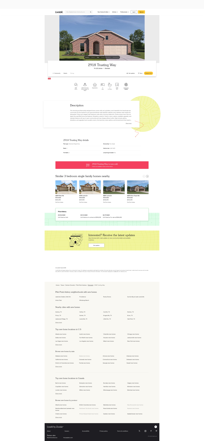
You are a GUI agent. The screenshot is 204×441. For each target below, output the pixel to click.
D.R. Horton (99, 68)
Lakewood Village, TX (61, 319)
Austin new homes (84, 334)
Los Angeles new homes (86, 341)
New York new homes (133, 341)
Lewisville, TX (83, 319)
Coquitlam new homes (61, 386)
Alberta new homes (60, 405)
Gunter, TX (82, 315)
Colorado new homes (85, 359)
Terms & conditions (122, 431)
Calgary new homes (133, 383)
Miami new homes (108, 341)
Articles (114, 12)
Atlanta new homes (60, 334)
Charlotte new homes (109, 334)
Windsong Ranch (84, 300)
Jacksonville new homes (134, 337)
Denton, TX (130, 312)
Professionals (123, 12)
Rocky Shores (107, 297)
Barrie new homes (60, 383)
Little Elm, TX (107, 319)
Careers (67, 431)
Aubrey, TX (58, 312)
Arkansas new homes (133, 356)
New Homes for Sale (103, 12)
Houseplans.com (68, 437)
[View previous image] (50, 40)
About (48, 431)
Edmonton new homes (85, 386)
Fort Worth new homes (85, 337)
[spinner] (91, 12)
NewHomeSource (52, 437)
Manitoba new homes (109, 405)
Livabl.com (115, 271)
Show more (128, 123)
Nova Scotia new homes (110, 408)
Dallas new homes (60, 337)
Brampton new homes (85, 383)
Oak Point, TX (131, 319)
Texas (62, 285)
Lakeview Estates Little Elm (63, 297)
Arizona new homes (108, 356)
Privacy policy (104, 431)
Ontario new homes (61, 414)
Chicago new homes (133, 334)
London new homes (61, 390)
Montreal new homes (133, 390)
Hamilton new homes (109, 386)
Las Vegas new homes (61, 341)
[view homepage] (59, 12)
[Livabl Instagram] (145, 431)
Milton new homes (84, 390)
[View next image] (154, 40)
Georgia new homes (108, 363)
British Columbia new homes (87, 405)
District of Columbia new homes (64, 363)
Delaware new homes (133, 359)
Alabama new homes (61, 356)
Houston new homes (109, 337)
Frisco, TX (58, 315)
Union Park (58, 300)
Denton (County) (70, 285)
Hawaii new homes (132, 363)
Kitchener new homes (133, 386)
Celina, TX (82, 312)
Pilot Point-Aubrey (81, 285)
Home (57, 285)
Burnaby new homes (109, 383)
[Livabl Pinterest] (156, 431)
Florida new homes (84, 363)
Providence (82, 297)
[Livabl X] (139, 431)
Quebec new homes (109, 414)
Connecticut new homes (110, 359)
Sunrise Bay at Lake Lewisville (135, 297)
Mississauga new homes (110, 390)
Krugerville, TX (107, 315)
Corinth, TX (106, 312)
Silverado (107, 68)
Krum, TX (130, 315)
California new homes (61, 359)
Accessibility (85, 431)
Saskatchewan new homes (134, 414)
